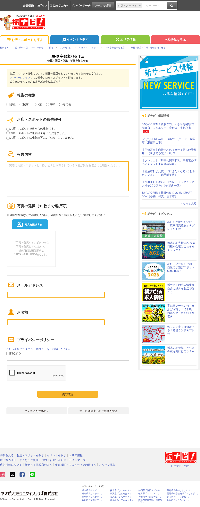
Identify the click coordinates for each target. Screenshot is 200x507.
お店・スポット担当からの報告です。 (33, 128)
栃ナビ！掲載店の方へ (38, 464)
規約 (44, 460)
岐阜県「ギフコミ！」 (149, 494)
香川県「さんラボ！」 (121, 497)
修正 (13, 104)
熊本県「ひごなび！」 (121, 490)
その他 (67, 104)
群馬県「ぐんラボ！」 (92, 497)
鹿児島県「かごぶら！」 (122, 500)
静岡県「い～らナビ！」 (178, 497)
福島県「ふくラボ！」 (92, 494)
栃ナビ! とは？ (183, 465)
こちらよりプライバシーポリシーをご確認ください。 (38, 348)
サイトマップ (77, 460)
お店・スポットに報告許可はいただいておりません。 (43, 137)
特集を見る (178, 39)
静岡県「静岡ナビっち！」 (151, 490)
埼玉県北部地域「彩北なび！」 (150, 501)
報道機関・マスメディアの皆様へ (75, 464)
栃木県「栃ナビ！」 (91, 490)
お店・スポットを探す (27, 39)
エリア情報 (128, 39)
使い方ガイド (8, 460)
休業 (39, 104)
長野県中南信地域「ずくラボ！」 (183, 494)
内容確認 (67, 394)
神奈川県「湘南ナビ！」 (150, 497)
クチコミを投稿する (37, 410)
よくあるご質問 (28, 460)
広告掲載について (11, 464)
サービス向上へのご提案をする (98, 410)
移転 (52, 104)
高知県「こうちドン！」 (178, 500)
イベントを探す (77, 39)
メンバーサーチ (81, 5)
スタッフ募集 (107, 464)
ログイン (41, 5)
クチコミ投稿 (103, 5)
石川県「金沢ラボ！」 (92, 500)
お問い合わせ (58, 460)
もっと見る (189, 203)
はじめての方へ (59, 5)
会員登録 (28, 5)
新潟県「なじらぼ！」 (121, 494)
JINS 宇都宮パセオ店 (68, 56)
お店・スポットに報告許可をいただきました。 (39, 133)
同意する (15, 353)
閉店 (26, 104)
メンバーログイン (20, 77)
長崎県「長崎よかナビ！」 (180, 490)
